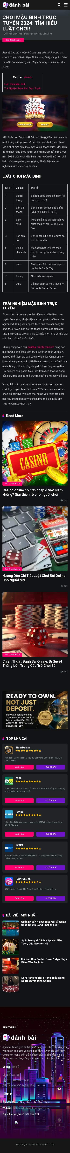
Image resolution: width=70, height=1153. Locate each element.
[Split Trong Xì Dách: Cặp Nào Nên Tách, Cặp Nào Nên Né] (10, 954)
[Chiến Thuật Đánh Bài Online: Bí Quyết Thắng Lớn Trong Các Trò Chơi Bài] (35, 624)
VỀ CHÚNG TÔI (11, 1075)
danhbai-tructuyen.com (41, 347)
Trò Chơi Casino (13, 40)
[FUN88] (9, 817)
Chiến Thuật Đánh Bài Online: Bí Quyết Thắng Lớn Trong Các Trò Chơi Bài (32, 663)
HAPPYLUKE (23, 879)
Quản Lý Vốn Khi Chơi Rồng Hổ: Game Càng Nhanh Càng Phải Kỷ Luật (43, 923)
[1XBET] (9, 851)
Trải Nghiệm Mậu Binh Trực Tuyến (22, 88)
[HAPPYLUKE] (9, 884)
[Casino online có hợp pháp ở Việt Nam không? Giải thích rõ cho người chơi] (35, 453)
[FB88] (9, 784)
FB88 (18, 778)
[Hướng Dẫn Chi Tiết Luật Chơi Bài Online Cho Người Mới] (35, 538)
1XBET (19, 845)
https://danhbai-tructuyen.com (31, 1108)
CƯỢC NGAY (50, 767)
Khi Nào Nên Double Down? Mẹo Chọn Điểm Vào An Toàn (44, 961)
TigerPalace (22, 747)
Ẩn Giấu (28, 77)
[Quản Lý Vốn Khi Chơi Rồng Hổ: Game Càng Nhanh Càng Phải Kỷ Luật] (10, 935)
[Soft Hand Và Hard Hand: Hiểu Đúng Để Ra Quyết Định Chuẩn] (10, 991)
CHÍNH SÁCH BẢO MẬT (16, 1080)
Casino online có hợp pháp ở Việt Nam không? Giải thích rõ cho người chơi (32, 492)
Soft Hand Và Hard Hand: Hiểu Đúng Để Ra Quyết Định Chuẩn (43, 979)
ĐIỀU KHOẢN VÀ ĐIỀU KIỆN (18, 1085)
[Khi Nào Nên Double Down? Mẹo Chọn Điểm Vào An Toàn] (10, 972)
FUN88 (19, 811)
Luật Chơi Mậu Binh (15, 84)
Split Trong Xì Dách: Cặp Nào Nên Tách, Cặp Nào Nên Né (41, 942)
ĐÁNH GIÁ (19, 767)
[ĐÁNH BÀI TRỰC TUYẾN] (15, 4)
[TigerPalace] (9, 753)
